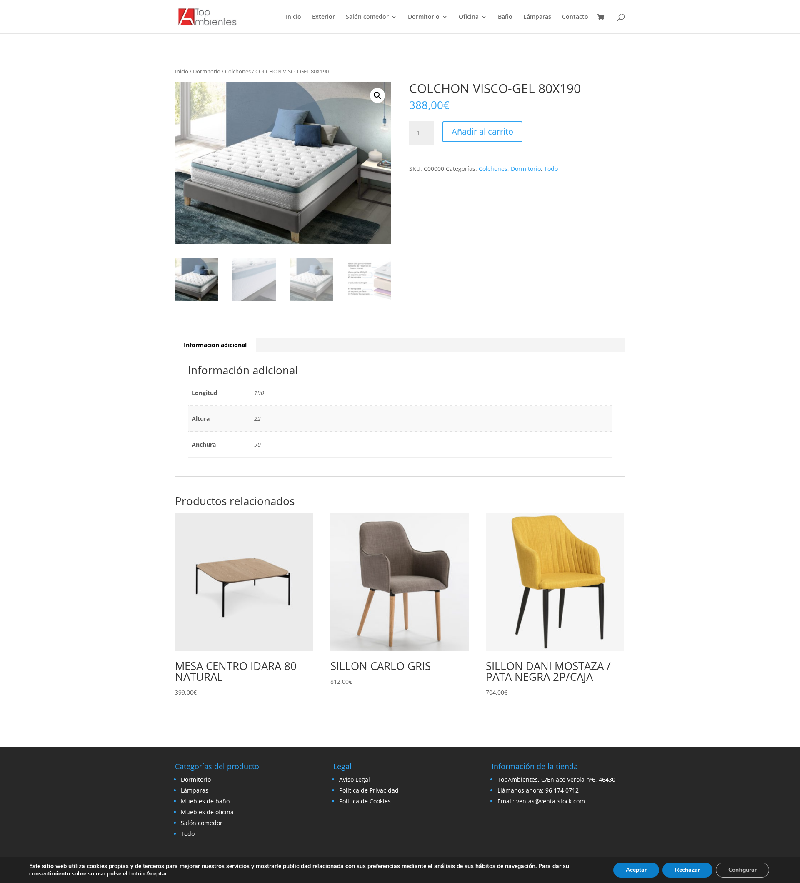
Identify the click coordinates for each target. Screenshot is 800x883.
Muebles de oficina (207, 812)
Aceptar (636, 870)
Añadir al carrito (482, 131)
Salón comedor (367, 17)
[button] (377, 95)
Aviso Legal (354, 779)
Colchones (238, 71)
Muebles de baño (205, 801)
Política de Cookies (365, 801)
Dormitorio (424, 17)
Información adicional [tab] (215, 345)
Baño (505, 17)
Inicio (293, 17)
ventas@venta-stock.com (550, 801)
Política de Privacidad (369, 790)
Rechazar (687, 870)
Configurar (742, 870)
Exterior (323, 17)
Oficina (469, 17)
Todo (551, 169)
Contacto (575, 17)
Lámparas (537, 17)
